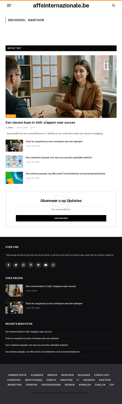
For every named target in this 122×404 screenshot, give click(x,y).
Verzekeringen (51, 385)
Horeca (51, 380)
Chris (10, 127)
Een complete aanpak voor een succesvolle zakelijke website (59, 157)
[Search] (113, 5)
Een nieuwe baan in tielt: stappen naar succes (40, 122)
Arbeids (52, 375)
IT (78, 380)
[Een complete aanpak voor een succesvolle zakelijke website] (14, 162)
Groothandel (34, 380)
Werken (11, 116)
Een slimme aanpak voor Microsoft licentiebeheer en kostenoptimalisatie (65, 173)
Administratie (17, 375)
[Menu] (9, 5)
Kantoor (105, 380)
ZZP (111, 385)
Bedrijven (67, 375)
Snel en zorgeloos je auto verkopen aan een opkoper (54, 141)
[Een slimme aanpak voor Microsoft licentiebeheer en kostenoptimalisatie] (14, 178)
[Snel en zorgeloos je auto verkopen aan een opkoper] (14, 146)
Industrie (66, 380)
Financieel (14, 380)
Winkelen (85, 385)
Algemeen (37, 375)
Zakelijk (100, 385)
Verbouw (31, 385)
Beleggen (84, 375)
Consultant (102, 375)
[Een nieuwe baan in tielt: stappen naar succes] (61, 86)
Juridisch (89, 380)
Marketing (15, 385)
